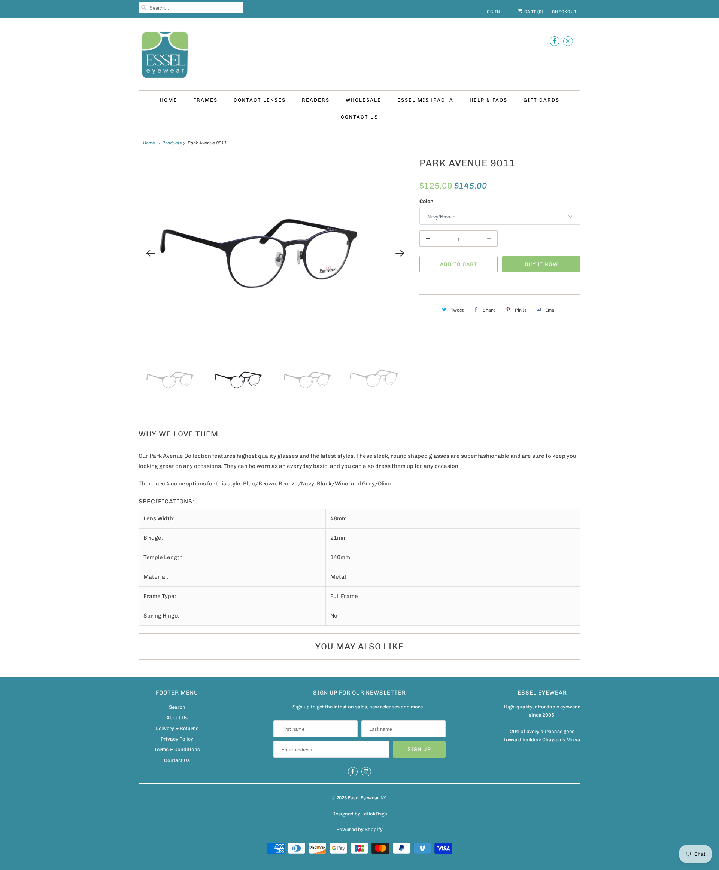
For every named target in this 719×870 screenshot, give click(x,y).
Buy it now (541, 264)
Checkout (564, 11)
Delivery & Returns (176, 728)
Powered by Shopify (359, 829)
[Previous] (150, 253)
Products (172, 142)
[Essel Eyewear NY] (359, 56)
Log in (492, 11)
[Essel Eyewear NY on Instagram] (568, 41)
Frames (205, 100)
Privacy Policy (177, 739)
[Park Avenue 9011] (275, 253)
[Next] (400, 253)
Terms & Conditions (177, 749)
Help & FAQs (488, 100)
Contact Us (359, 117)
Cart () (533, 11)
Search (177, 707)
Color (426, 201)
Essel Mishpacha (425, 100)
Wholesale (363, 100)
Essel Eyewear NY (367, 797)
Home (168, 100)
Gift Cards (541, 100)
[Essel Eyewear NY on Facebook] (554, 41)
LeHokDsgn (374, 814)
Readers (316, 100)
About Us (177, 717)
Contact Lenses (260, 100)
